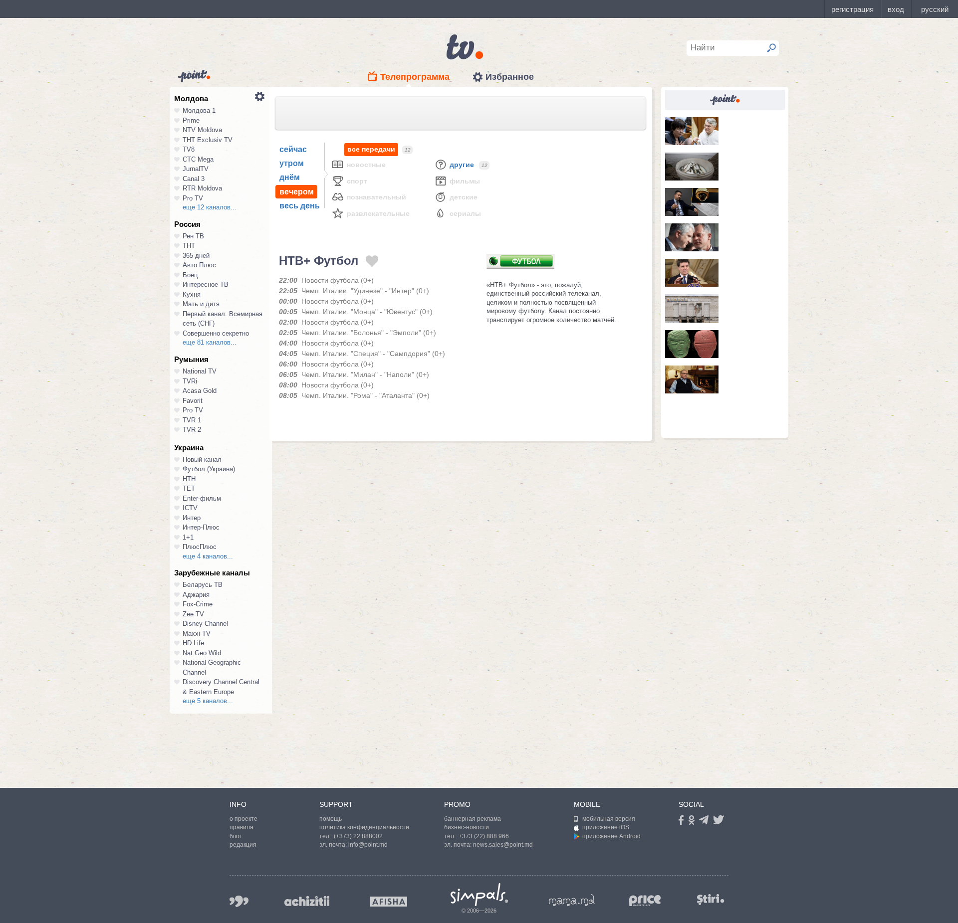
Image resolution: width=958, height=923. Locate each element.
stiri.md (710, 899)
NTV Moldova (202, 130)
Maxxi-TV (197, 633)
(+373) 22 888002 (358, 836)
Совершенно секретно (216, 333)
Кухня (192, 294)
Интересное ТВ (206, 284)
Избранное (509, 77)
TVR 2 (192, 429)
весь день (299, 205)
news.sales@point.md (503, 844)
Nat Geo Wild (202, 653)
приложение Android (611, 836)
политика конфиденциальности (364, 827)
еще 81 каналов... (210, 342)
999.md (239, 901)
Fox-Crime (198, 604)
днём (289, 177)
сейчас (293, 149)
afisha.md (388, 902)
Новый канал (202, 459)
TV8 (189, 149)
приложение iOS (605, 827)
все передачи (371, 149)
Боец (190, 275)
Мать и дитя (201, 304)
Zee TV (193, 614)
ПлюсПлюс (200, 547)
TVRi (190, 381)
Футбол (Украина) (209, 469)
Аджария (196, 594)
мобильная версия (608, 818)
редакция (243, 844)
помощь (330, 818)
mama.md (572, 900)
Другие (462, 165)
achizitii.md (307, 901)
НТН (189, 479)
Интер (192, 518)
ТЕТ (189, 488)
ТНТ (189, 245)
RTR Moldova (202, 188)
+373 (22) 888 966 (484, 836)
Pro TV (193, 198)
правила (241, 827)
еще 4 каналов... (208, 556)
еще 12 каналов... (210, 207)
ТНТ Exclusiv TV (208, 140)
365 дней (196, 255)
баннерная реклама (472, 818)
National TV (200, 371)
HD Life (193, 643)
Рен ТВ (193, 236)
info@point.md (368, 844)
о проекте (243, 818)
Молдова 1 (199, 110)
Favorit (193, 400)
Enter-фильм (202, 498)
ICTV (190, 508)
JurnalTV (196, 169)
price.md (645, 901)
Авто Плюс (199, 265)
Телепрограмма (415, 77)
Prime (191, 120)
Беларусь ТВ (203, 584)
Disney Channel (205, 623)
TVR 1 (192, 420)
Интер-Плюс (201, 527)
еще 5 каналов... (208, 701)
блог (235, 836)
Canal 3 (194, 179)
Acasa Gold (200, 390)
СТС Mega (198, 159)
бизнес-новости (466, 827)
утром (291, 163)
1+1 (188, 537)
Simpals (479, 894)
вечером (296, 191)
